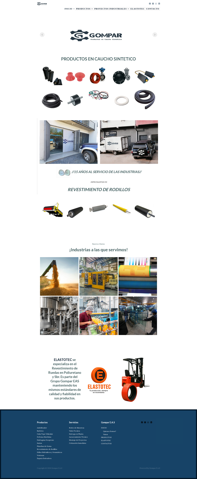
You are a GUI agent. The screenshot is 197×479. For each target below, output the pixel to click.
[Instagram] (153, 4)
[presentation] (73, 9)
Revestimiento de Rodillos (47, 449)
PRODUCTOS (83, 9)
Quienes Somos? (109, 431)
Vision (105, 434)
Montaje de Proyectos (78, 440)
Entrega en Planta (76, 434)
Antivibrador (42, 428)
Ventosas (40, 455)
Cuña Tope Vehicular (45, 434)
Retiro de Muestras (76, 428)
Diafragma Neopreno (45, 440)
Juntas (39, 443)
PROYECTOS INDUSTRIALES (110, 9)
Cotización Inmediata (77, 443)
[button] (42, 34)
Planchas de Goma (44, 446)
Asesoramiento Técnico (78, 437)
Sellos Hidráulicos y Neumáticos (49, 452)
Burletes (40, 431)
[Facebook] (150, 4)
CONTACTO (152, 9)
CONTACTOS (106, 443)
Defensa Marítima (44, 437)
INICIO (68, 9)
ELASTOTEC (138, 9)
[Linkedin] (159, 4)
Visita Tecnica (74, 431)
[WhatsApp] (156, 4)
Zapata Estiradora (44, 458)
